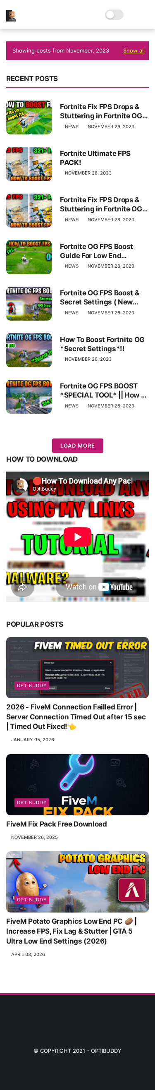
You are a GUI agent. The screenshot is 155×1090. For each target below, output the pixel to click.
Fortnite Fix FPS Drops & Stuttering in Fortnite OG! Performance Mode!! (102, 111)
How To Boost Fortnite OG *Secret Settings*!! (102, 344)
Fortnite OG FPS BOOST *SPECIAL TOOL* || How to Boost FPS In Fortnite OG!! (104, 391)
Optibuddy (106, 1050)
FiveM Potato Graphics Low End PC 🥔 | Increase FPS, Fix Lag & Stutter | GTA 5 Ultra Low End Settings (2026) (71, 931)
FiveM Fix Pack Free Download (56, 824)
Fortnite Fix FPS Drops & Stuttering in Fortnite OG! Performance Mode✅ (102, 204)
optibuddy (32, 685)
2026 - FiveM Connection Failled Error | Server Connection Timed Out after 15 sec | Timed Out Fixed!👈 (75, 717)
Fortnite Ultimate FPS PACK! (95, 158)
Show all (134, 50)
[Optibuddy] (12, 19)
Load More (77, 445)
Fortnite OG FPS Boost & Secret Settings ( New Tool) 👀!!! (99, 298)
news (72, 126)
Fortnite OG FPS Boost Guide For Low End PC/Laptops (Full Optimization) (96, 251)
